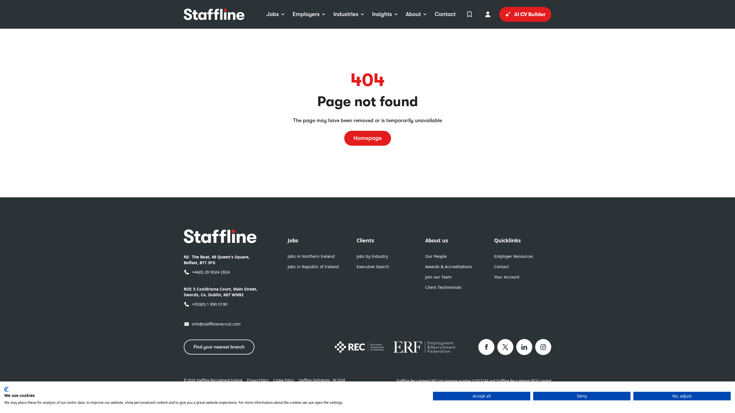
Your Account (506, 277)
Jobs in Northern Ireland (311, 256)
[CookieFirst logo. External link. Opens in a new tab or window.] (6, 389)
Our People (436, 256)
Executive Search (373, 266)
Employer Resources (513, 256)
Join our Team (438, 277)
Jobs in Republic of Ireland (313, 266)
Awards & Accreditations (448, 266)
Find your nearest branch (219, 347)
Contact (501, 266)
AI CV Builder (530, 14)
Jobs (293, 240)
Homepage (367, 138)
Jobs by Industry (372, 256)
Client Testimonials (443, 287)
